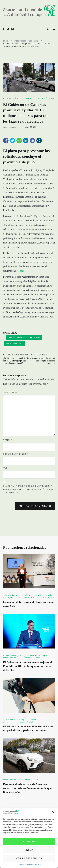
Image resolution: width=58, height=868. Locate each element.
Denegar (29, 850)
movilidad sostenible (44, 595)
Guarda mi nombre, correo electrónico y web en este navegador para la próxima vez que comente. (29, 489)
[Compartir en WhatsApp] (19, 140)
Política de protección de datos (30, 864)
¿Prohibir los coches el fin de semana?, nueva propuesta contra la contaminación (16, 358)
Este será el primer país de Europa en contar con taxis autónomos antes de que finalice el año (27, 788)
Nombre (8, 440)
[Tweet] (12, 140)
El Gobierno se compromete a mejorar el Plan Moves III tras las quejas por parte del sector (27, 666)
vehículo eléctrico (26, 597)
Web (5, 468)
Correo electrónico (15, 454)
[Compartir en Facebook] (6, 140)
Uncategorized (9, 597)
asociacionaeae (9, 127)
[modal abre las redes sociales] (39, 140)
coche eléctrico (45, 98)
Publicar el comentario (35, 506)
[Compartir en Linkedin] (25, 140)
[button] (53, 812)
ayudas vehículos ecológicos (18, 98)
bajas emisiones (10, 595)
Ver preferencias (29, 858)
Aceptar (29, 841)
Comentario (11, 392)
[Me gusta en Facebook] (32, 140)
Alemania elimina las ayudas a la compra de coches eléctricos (42, 358)
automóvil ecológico (12, 655)
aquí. (22, 270)
